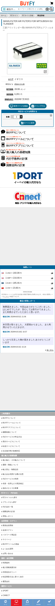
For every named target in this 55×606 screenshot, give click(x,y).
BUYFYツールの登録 (11, 544)
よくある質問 (8, 549)
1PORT (5, 591)
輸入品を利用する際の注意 (13, 474)
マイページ (7, 539)
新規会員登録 (8, 525)
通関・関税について (10, 465)
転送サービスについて (11, 446)
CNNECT (6, 595)
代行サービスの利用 (10, 479)
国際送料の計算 (9, 511)
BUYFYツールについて (12, 423)
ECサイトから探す (10, 497)
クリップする (39, 106)
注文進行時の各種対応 (11, 451)
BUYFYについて (9, 418)
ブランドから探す (10, 502)
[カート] (51, 3)
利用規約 (6, 563)
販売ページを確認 (21, 106)
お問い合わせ (8, 553)
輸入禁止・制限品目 (10, 469)
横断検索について (10, 432)
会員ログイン (8, 530)
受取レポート (8, 516)
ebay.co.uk (19, 84)
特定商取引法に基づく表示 (13, 577)
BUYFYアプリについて (12, 427)
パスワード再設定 (10, 535)
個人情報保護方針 (10, 567)
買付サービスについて (11, 441)
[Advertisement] (27, 236)
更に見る (50, 350)
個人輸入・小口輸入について (14, 460)
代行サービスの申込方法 (12, 437)
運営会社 (6, 581)
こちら (6, 296)
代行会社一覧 (8, 507)
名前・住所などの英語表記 (13, 483)
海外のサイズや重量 (10, 488)
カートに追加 (29, 123)
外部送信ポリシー (10, 572)
